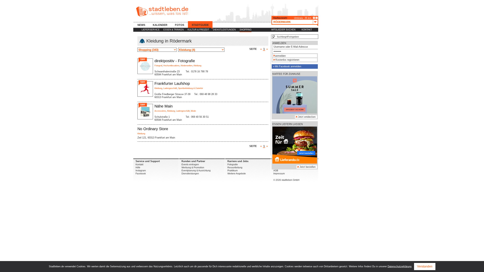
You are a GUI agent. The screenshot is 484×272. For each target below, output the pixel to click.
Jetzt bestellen (307, 166)
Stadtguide (200, 24)
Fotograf (158, 65)
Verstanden (424, 266)
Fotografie (232, 164)
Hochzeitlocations (171, 65)
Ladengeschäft (170, 88)
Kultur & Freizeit (198, 29)
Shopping (245, 29)
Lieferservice (151, 29)
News (141, 24)
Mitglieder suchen (283, 29)
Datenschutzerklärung (399, 266)
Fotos (179, 24)
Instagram (141, 170)
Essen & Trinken (173, 29)
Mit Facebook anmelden (288, 66)
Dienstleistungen (224, 29)
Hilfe (138, 167)
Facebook (141, 173)
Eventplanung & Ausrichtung (196, 170)
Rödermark (282, 21)
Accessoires (160, 111)
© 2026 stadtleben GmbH (286, 180)
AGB (275, 170)
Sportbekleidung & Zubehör (190, 88)
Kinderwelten (186, 65)
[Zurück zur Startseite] (162, 11)
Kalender (160, 24)
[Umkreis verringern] (317, 18)
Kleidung (197, 65)
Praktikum (232, 170)
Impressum (279, 173)
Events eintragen (190, 164)
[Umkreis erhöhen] (314, 18)
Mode (193, 111)
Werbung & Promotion (193, 167)
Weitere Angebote (236, 173)
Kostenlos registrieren (287, 59)
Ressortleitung (234, 167)
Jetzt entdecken (307, 116)
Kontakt (307, 29)
